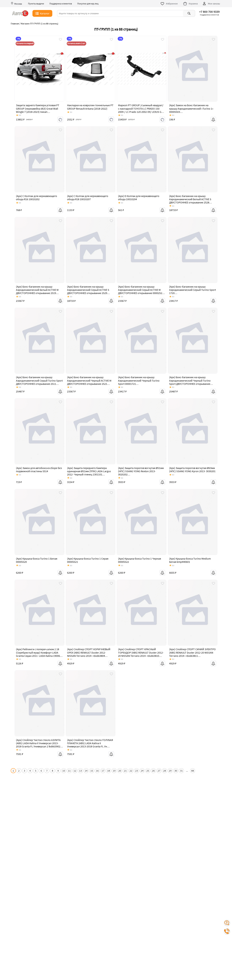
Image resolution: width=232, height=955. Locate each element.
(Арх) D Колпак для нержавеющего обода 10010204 (138, 197)
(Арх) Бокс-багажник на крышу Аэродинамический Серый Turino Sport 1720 (192, 290)
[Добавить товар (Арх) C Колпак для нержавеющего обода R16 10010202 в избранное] (60, 130)
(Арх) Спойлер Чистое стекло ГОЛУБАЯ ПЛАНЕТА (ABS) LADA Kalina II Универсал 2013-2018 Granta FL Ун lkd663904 (90, 744)
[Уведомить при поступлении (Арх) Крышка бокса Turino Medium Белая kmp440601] (213, 572)
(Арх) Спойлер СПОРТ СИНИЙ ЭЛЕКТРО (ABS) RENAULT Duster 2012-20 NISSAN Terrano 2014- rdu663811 (192, 652)
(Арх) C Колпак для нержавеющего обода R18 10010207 (87, 197)
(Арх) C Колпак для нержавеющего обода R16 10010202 (36, 197)
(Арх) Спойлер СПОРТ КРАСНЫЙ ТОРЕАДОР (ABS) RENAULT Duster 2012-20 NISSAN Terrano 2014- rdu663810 (141, 652)
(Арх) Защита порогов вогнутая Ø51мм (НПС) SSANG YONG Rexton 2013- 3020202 (141, 471)
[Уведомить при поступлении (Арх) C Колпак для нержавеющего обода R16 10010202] (60, 210)
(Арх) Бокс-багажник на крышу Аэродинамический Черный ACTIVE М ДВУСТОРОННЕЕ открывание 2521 (89, 380)
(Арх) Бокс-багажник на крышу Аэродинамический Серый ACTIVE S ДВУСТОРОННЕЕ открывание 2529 (88, 290)
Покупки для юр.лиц (88, 3)
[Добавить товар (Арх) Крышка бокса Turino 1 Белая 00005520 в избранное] (60, 493)
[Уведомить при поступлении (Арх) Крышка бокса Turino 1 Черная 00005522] (162, 572)
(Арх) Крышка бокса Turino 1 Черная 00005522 (139, 560)
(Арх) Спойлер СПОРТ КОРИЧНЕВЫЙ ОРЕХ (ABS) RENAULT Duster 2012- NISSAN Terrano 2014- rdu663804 (88, 652)
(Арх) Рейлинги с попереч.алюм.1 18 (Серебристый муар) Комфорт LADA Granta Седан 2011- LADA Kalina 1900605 (39, 652)
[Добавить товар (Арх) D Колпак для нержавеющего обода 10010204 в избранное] (162, 130)
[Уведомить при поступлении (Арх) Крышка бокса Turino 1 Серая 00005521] (111, 572)
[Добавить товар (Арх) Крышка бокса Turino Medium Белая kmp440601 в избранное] (213, 493)
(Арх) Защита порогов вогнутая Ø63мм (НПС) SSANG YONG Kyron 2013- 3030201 (192, 469)
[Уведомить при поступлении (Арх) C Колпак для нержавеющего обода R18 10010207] (111, 210)
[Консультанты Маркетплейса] (227, 922)
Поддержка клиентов (60, 3)
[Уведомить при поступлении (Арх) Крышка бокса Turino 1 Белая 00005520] (60, 572)
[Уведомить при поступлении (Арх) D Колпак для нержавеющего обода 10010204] (162, 210)
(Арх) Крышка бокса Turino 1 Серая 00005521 (87, 560)
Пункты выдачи (36, 3)
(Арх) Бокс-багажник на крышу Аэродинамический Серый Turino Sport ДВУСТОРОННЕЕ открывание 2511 (39, 380)
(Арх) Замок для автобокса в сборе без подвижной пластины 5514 (39, 469)
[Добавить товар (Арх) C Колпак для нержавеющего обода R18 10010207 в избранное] (111, 130)
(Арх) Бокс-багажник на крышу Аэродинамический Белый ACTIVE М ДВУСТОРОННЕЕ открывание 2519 (37, 290)
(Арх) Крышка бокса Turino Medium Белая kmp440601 (190, 560)
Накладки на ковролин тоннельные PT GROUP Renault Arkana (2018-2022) (90, 106)
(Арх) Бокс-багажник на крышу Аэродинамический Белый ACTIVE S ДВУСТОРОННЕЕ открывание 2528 (190, 199)
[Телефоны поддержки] (227, 931)
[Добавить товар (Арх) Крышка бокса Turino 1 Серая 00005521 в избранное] (111, 493)
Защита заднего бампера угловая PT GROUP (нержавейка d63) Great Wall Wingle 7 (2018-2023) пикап (37, 108)
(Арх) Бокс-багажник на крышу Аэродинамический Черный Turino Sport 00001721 (138, 380)
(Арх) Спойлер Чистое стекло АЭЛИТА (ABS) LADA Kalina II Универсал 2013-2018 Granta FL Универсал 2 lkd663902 (38, 743)
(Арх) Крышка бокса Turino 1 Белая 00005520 (36, 560)
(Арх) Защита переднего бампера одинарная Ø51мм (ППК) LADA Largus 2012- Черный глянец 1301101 (89, 471)
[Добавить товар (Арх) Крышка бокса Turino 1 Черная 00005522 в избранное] (162, 493)
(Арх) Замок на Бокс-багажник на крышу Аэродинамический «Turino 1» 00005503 (191, 108)
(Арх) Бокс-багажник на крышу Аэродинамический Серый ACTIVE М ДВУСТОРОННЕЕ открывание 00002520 (141, 290)
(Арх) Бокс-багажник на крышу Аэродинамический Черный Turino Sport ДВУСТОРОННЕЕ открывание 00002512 (190, 382)
